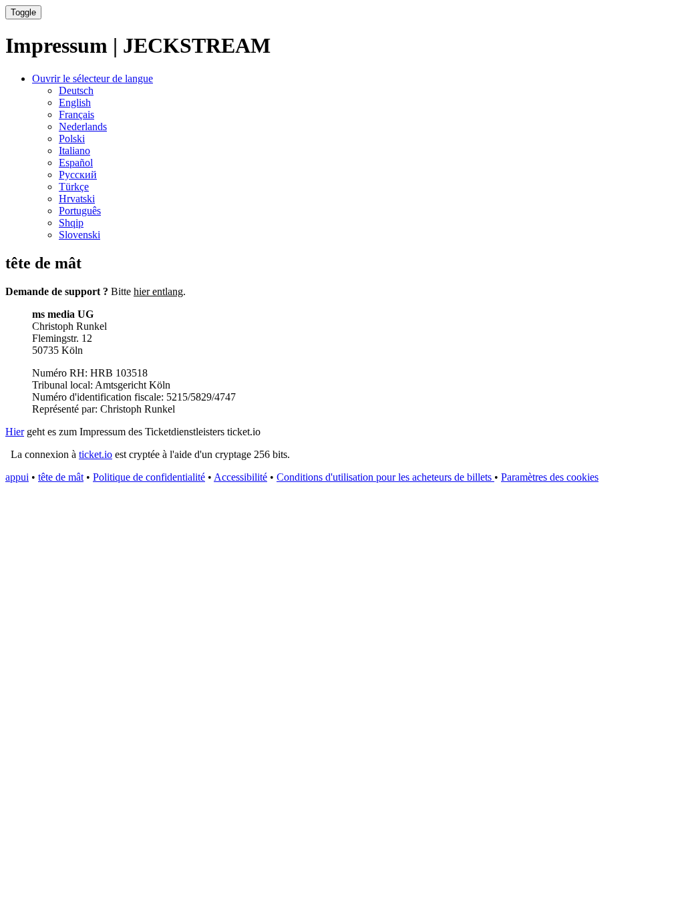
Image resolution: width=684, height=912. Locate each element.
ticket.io (95, 454)
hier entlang (158, 291)
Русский (78, 174)
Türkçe (74, 186)
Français (76, 114)
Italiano (74, 150)
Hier (14, 431)
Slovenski (79, 234)
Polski (72, 138)
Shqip (71, 222)
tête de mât (60, 477)
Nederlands (83, 126)
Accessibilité (240, 477)
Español (76, 162)
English (75, 102)
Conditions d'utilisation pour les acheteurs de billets (385, 477)
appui (17, 477)
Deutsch (76, 90)
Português (80, 210)
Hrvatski (77, 198)
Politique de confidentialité (149, 477)
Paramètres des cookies (549, 477)
